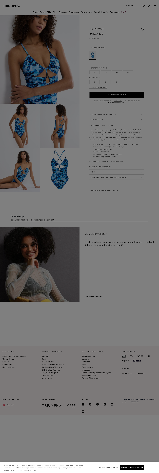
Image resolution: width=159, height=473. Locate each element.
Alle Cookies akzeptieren (132, 467)
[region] (79, 467)
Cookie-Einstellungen (108, 467)
